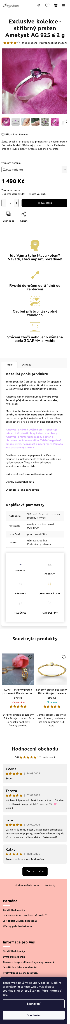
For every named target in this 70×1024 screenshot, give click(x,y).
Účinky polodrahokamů (17, 926)
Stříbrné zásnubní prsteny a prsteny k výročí (43, 515)
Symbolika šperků (14, 956)
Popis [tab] (9, 364)
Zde (33, 466)
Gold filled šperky (14, 910)
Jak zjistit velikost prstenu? (20, 920)
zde (5, 995)
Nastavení (33, 1004)
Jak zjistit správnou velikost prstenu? (29, 474)
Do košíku (47, 203)
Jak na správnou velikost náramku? (24, 915)
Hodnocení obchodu (35, 749)
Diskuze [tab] (26, 364)
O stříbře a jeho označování (23, 490)
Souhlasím (34, 1015)
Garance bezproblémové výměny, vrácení (28, 962)
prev (4, 669)
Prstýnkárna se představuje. (20, 972)
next (66, 669)
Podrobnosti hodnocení (53, 43)
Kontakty (50, 885)
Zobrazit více (35, 871)
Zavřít (32, 215)
